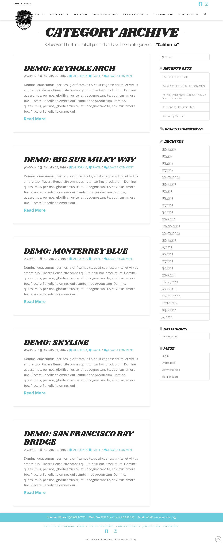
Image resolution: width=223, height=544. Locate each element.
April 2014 (167, 212)
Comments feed (171, 369)
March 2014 (168, 219)
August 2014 (169, 184)
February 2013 (170, 282)
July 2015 (167, 155)
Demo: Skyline (56, 342)
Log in (165, 355)
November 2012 (171, 296)
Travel (96, 76)
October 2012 (169, 303)
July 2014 (167, 190)
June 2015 (167, 162)
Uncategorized (170, 336)
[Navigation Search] (205, 14)
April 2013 (167, 268)
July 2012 (167, 317)
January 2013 (169, 289)
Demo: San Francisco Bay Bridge (78, 438)
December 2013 (171, 226)
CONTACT (26, 3)
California (79, 76)
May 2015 (167, 170)
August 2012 (169, 310)
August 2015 (169, 148)
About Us (50, 526)
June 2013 (167, 254)
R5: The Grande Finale (175, 76)
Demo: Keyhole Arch (69, 68)
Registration (66, 526)
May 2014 (167, 205)
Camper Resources (128, 526)
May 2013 (167, 261)
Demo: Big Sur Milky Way (79, 160)
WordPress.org (170, 376)
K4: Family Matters (173, 116)
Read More (35, 119)
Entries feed (168, 362)
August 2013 (169, 239)
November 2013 (171, 233)
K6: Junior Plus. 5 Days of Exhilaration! (184, 85)
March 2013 (168, 275)
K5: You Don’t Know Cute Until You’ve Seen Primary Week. (184, 96)
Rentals (82, 526)
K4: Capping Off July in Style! (178, 106)
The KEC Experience (101, 526)
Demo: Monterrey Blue (76, 251)
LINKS (16, 3)
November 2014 (171, 177)
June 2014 (167, 197)
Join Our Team (152, 526)
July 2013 (167, 247)
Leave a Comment (120, 76)
